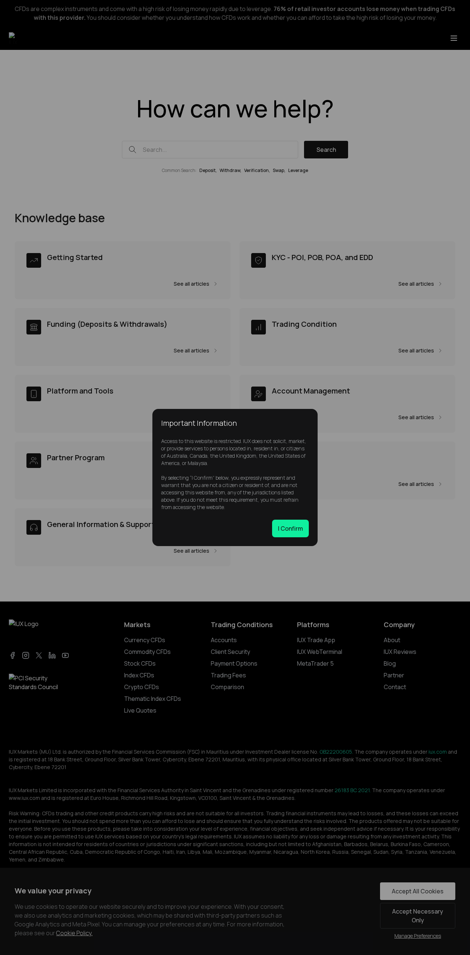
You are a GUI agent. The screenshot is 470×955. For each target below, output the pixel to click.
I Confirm (290, 528)
